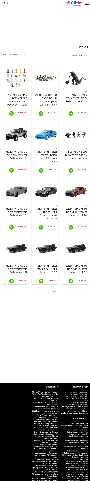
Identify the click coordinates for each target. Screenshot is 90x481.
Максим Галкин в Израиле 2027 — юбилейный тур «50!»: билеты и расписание (45, 449)
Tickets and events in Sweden (77, 472)
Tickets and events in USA (78, 434)
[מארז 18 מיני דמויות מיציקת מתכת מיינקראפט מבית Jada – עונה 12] (46, 77)
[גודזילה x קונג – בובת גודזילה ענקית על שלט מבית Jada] (76, 77)
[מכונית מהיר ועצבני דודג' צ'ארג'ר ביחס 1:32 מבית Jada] (76, 248)
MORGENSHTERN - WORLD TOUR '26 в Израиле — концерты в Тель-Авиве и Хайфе (45, 474)
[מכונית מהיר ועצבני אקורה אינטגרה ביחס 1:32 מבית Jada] (46, 134)
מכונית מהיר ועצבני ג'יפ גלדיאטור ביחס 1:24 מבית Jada (16, 155)
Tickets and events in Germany (76, 451)
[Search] (8, 3)
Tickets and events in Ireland (77, 430)
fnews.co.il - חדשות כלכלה (78, 402)
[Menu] (87, 3)
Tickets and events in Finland (77, 474)
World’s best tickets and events (76, 440)
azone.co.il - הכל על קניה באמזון (77, 396)
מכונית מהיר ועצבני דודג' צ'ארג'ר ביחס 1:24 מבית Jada (16, 212)
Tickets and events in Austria (77, 461)
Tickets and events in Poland (77, 470)
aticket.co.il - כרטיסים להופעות (77, 409)
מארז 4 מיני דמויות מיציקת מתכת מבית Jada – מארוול (76, 155)
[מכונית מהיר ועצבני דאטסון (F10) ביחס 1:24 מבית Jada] (76, 191)
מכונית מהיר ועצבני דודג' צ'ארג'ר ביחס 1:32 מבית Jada (76, 269)
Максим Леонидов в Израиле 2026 (45, 478)
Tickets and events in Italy (78, 466)
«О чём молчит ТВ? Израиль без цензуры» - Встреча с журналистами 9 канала (46, 442)
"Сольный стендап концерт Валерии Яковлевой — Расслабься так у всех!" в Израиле (45, 461)
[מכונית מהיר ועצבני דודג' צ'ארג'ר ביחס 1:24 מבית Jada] (16, 191)
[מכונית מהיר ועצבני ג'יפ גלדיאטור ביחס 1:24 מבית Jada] (16, 134)
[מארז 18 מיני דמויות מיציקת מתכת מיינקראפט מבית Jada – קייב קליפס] (16, 77)
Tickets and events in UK (79, 424)
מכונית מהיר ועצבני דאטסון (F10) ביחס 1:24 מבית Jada (76, 212)
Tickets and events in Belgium (77, 476)
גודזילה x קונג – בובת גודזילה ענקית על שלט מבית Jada (76, 98)
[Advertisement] (45, 24)
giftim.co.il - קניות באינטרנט (78, 405)
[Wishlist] (3, 3)
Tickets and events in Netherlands (75, 478)
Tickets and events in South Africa (75, 455)
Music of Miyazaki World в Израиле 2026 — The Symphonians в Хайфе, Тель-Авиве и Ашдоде (45, 394)
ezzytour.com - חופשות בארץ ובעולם (75, 407)
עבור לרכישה (71, 113)
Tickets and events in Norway (77, 468)
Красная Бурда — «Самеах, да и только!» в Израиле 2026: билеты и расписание (45, 455)
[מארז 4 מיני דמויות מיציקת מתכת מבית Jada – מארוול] (76, 134)
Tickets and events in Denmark (76, 463)
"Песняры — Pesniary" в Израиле (46, 424)
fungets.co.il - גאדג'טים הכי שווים (76, 394)
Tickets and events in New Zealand (75, 453)
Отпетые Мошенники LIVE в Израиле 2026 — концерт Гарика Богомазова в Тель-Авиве (46, 428)
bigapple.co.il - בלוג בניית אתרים (76, 392)
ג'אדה (85, 91)
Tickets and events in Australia (76, 432)
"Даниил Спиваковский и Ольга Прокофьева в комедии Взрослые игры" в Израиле (45, 468)
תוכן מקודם (51, 387)
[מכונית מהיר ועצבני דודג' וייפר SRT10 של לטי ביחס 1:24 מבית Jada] (46, 191)
